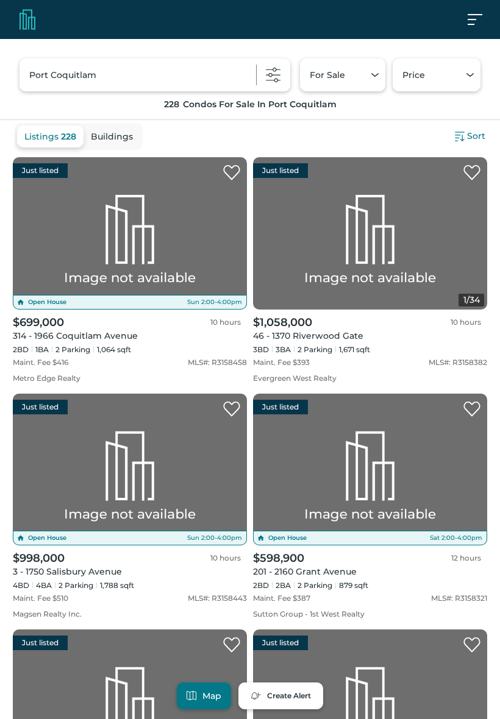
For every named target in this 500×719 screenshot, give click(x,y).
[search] (155, 74)
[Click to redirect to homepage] (27, 19)
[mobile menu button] (481, 19)
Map (211, 695)
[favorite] (232, 173)
